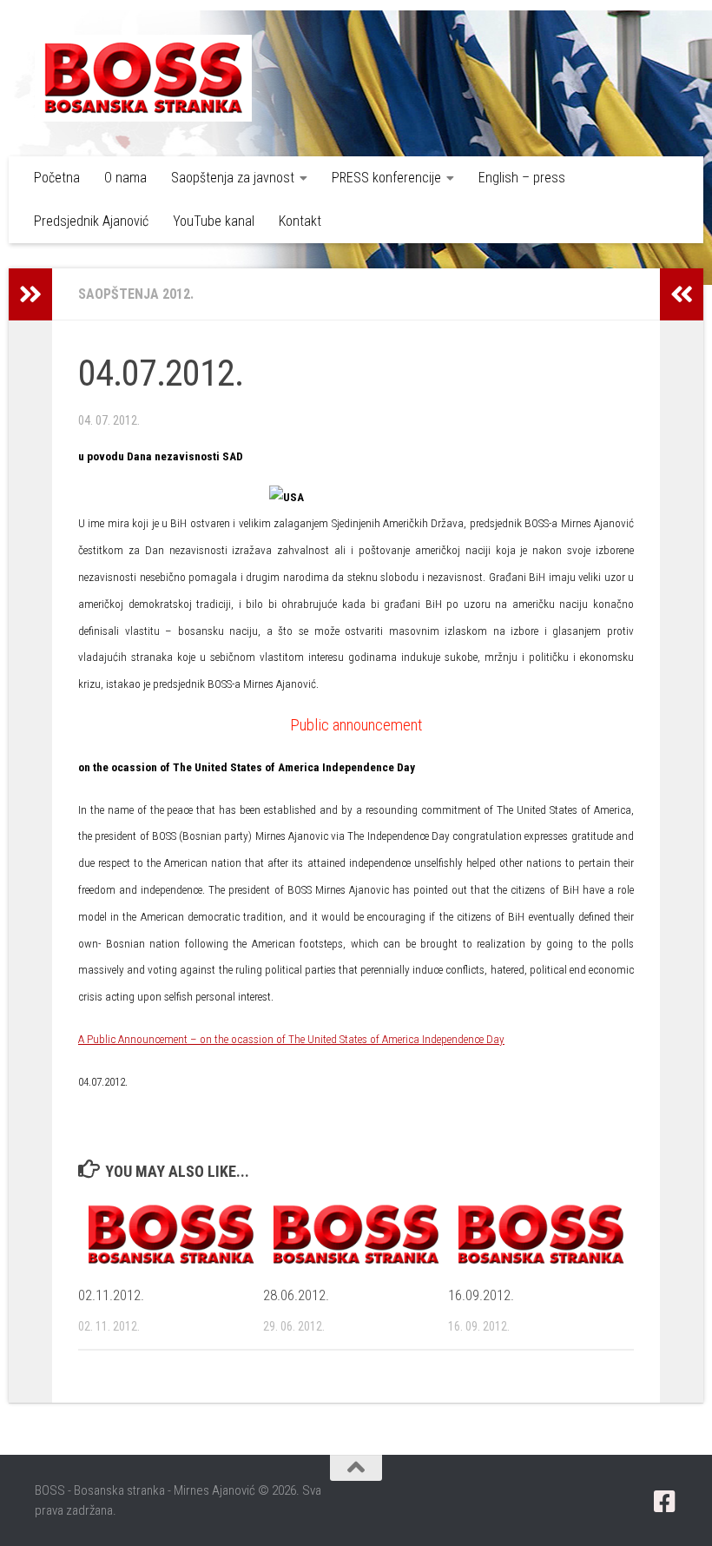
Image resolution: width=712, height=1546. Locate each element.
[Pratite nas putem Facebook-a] (665, 1502)
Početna (57, 177)
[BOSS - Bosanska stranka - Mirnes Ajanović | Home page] (143, 78)
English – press (521, 177)
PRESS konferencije (386, 177)
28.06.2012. (296, 1295)
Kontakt (300, 221)
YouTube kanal (213, 221)
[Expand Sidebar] (30, 294)
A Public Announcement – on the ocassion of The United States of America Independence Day (291, 1039)
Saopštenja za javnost (232, 177)
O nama (125, 177)
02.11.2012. (111, 1295)
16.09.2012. (481, 1295)
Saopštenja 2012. (136, 294)
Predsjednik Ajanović (91, 221)
